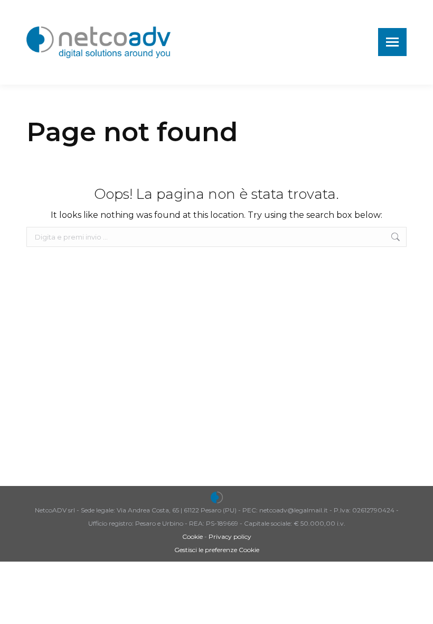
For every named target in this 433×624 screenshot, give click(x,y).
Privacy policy (230, 536)
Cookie (192, 536)
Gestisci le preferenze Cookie (216, 550)
